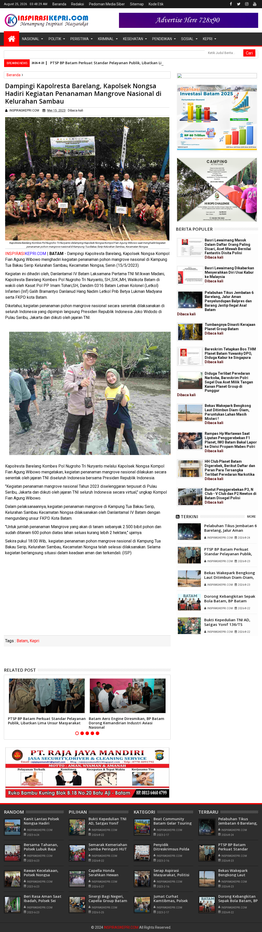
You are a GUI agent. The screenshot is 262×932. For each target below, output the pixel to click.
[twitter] (238, 4)
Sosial (187, 39)
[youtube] (254, 4)
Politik (55, 39)
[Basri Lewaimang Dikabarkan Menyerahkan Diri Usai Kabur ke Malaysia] (190, 275)
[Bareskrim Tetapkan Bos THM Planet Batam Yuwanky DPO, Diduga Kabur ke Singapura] (190, 356)
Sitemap (137, 4)
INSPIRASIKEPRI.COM (121, 927)
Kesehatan (133, 39)
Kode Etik (156, 4)
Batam (22, 640)
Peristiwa (79, 39)
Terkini (189, 516)
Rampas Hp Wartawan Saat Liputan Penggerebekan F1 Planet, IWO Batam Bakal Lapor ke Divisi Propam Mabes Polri (231, 442)
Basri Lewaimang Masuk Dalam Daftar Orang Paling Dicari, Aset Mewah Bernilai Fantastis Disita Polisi (228, 248)
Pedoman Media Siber (107, 4)
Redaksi (77, 4)
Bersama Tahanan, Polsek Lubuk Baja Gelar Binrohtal (41, 849)
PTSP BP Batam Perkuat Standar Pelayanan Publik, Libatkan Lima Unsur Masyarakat (126, 62)
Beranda (59, 4)
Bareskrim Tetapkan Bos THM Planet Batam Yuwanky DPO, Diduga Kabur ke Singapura (230, 355)
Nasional (30, 39)
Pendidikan (162, 39)
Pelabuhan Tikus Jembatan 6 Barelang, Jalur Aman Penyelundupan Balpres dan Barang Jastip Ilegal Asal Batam (215, 303)
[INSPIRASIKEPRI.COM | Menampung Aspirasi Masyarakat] (11, 38)
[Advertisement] (87, 597)
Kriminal (106, 39)
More (251, 516)
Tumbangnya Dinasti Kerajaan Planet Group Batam (230, 329)
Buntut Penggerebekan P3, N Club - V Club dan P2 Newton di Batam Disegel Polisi (230, 495)
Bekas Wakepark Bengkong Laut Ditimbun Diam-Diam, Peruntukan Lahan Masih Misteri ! (228, 414)
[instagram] (246, 4)
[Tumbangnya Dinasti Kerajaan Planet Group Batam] (190, 332)
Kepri (207, 39)
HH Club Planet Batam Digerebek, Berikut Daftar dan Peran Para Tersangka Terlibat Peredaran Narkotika (230, 470)
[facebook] (230, 4)
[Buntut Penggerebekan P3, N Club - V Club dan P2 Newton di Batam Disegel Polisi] (190, 497)
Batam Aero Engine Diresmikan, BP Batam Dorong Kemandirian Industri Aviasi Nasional (126, 723)
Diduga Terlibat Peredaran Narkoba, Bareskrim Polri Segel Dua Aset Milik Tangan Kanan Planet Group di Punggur (215, 384)
